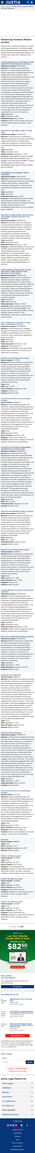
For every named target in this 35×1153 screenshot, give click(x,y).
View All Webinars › (17, 1036)
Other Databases (9, 1110)
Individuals (6, 1088)
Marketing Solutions (10, 1114)
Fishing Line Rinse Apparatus (11, 733)
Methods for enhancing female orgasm (15, 358)
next (22, 927)
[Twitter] (24, 1125)
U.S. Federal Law (8, 1101)
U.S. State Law (8, 1105)
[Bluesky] (21, 1125)
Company (17, 1136)
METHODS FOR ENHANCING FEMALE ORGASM (17, 511)
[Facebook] (13, 1125)
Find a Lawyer (6, 1054)
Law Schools (7, 1097)
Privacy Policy (17, 1146)
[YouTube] (11, 1125)
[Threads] (19, 1125)
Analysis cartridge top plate (11, 856)
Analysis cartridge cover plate (12, 879)
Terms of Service (17, 1143)
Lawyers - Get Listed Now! (17, 1068)
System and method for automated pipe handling (15, 399)
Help (17, 1139)
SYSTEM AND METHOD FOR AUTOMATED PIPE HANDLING (17, 591)
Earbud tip (4, 840)
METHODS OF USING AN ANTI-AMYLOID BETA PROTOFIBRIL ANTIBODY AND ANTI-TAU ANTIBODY (17, 216)
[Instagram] (16, 1125)
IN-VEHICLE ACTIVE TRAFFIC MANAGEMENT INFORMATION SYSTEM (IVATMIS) (16, 448)
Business (5, 1092)
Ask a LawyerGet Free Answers (8, 977)
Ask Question (17, 987)
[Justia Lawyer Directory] (27, 1125)
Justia (2, 6)
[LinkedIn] (8, 1125)
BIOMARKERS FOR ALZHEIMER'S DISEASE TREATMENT (15, 174)
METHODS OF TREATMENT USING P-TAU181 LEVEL (16, 131)
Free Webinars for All (9, 995)
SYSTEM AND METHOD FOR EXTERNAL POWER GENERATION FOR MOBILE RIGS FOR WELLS (17, 63)
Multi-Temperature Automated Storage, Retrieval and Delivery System (16, 323)
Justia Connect (17, 1130)
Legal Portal (18, 1133)
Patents (8, 6)
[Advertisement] (17, 23)
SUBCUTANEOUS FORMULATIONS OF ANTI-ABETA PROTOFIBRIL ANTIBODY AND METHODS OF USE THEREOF (16, 271)
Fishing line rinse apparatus (11, 675)
